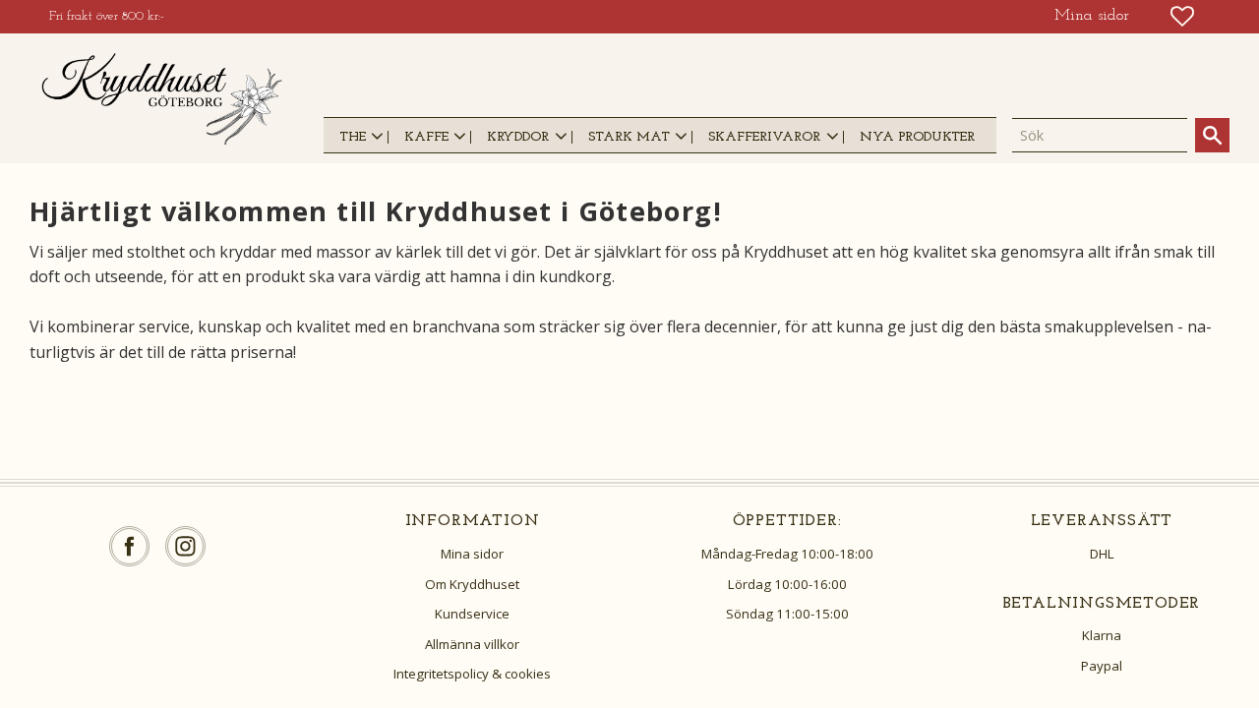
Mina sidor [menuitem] (1091, 16)
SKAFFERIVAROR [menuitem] (764, 137)
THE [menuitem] (352, 137)
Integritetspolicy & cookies (472, 673)
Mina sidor (472, 553)
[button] (1182, 16)
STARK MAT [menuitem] (629, 137)
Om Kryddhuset (472, 584)
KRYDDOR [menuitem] (518, 137)
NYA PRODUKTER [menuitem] (917, 137)
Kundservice (472, 613)
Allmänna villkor (472, 644)
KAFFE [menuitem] (426, 137)
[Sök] (1212, 135)
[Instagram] (185, 546)
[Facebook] (129, 546)
